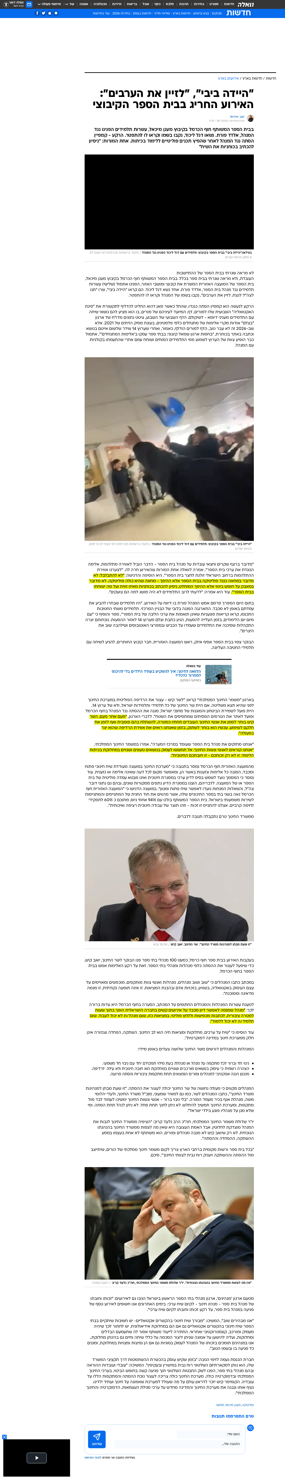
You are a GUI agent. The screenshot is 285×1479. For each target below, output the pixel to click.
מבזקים (217, 13)
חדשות (229, 4)
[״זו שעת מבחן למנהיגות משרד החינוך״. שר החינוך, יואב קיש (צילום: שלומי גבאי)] (169, 889)
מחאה (220, 1405)
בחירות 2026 (121, 13)
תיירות (117, 4)
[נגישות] (6, 4)
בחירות (199, 4)
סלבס (170, 4)
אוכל (145, 4)
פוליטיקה (248, 1405)
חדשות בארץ (181, 13)
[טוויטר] (43, 13)
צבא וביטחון (201, 13)
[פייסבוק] (37, 13)
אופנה (83, 4)
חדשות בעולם (142, 13)
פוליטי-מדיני (162, 13)
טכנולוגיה (100, 4)
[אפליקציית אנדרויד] (56, 13)
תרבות (184, 4)
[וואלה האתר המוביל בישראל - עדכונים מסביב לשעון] (246, 4)
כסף (158, 4)
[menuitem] (226, 4)
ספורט (214, 4)
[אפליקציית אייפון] (50, 13)
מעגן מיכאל (233, 1405)
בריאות (132, 4)
